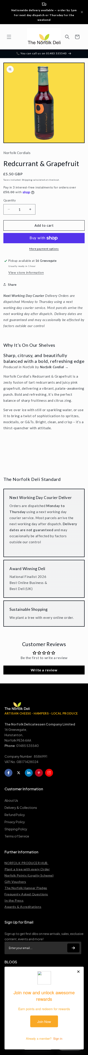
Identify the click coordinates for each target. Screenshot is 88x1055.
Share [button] (12, 284)
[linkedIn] (29, 773)
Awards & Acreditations (23, 907)
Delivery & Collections (21, 808)
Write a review (44, 670)
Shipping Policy (16, 829)
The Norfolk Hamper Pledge (26, 888)
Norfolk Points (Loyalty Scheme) (29, 875)
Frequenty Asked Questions (26, 894)
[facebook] (8, 773)
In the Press (14, 900)
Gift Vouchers (15, 882)
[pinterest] (39, 773)
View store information (26, 272)
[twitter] (19, 773)
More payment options (44, 248)
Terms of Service (17, 836)
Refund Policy (15, 815)
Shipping (27, 179)
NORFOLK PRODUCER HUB (27, 863)
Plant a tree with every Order (27, 869)
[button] (9, 37)
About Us (11, 800)
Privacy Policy (15, 822)
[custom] (49, 773)
